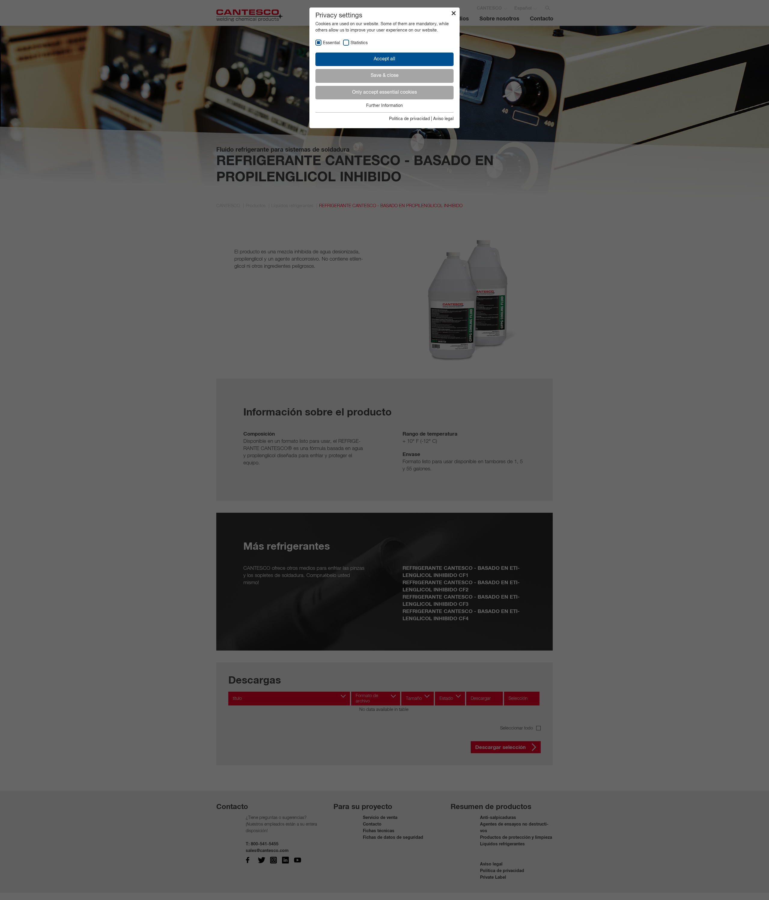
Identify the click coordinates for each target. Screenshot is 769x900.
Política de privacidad (409, 119)
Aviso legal (443, 119)
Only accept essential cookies (384, 92)
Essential (331, 43)
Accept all (384, 59)
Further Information (384, 106)
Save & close (385, 75)
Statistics (359, 43)
